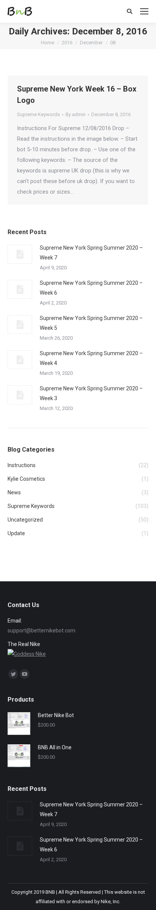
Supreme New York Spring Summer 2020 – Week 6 (91, 288)
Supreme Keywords (38, 114)
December (91, 42)
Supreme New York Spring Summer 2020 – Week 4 (91, 358)
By (76, 114)
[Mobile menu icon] (144, 11)
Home (47, 42)
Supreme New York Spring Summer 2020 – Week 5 (91, 323)
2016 (67, 42)
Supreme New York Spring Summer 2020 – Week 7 (91, 253)
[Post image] (20, 254)
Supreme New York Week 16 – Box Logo (76, 94)
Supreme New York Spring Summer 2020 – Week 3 (91, 393)
